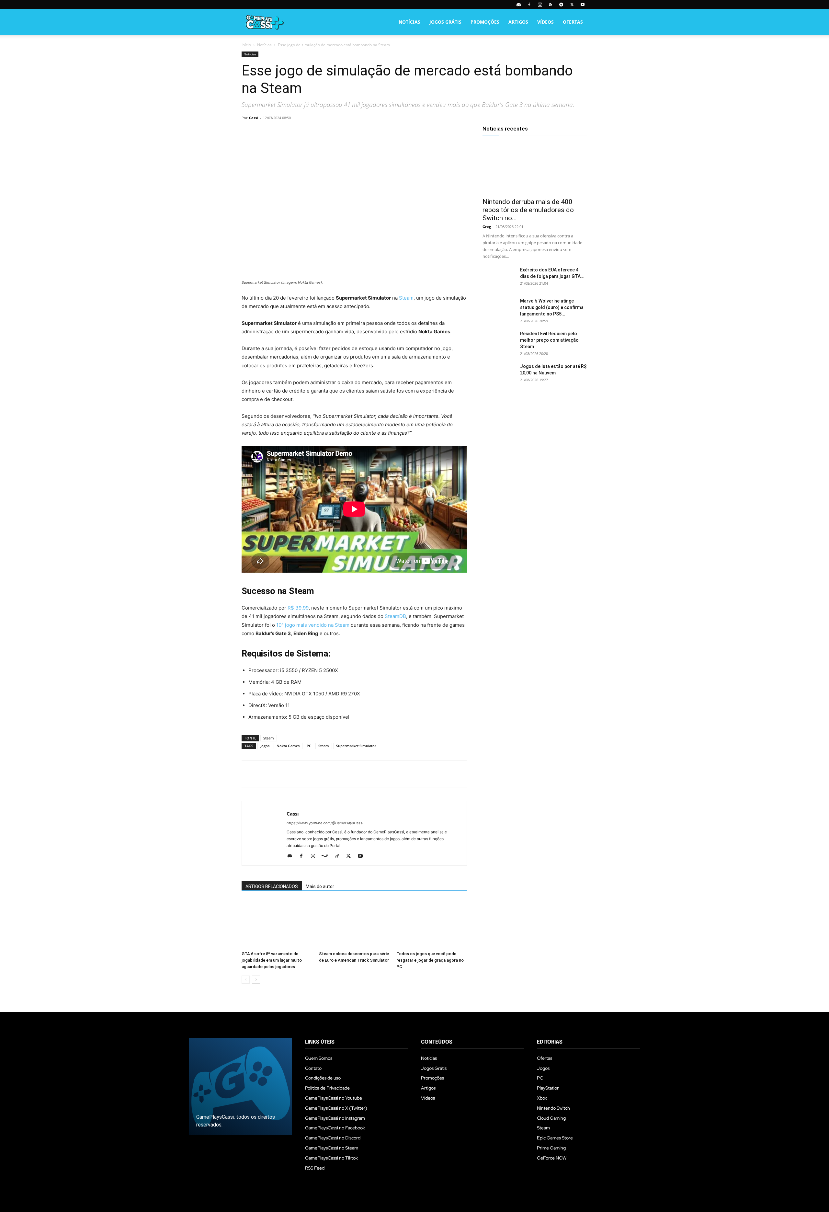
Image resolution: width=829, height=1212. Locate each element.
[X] (572, 4)
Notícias (409, 22)
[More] (323, 132)
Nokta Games (288, 745)
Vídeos (545, 22)
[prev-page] (246, 980)
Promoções (485, 22)
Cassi (253, 117)
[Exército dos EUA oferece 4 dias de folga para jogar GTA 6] (499, 278)
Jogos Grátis (445, 22)
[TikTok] (339, 856)
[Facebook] (529, 4)
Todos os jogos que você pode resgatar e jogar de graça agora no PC (430, 960)
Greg (487, 226)
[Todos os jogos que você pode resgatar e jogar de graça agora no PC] (431, 924)
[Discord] (518, 4)
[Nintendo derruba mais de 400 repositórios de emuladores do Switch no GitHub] (535, 168)
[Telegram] (561, 4)
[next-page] (256, 980)
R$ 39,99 (298, 608)
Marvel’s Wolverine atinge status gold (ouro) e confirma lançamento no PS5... (552, 307)
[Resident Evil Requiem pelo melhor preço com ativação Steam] (499, 341)
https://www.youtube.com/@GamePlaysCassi (325, 823)
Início (246, 45)
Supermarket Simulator (356, 745)
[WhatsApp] (292, 132)
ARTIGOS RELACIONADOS (271, 886)
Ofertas (573, 22)
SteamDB (395, 616)
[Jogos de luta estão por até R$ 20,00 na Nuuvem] (499, 374)
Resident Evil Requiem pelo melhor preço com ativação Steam (549, 340)
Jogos (264, 745)
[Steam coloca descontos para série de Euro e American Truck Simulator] (354, 924)
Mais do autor (320, 886)
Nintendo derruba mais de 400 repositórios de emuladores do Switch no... (528, 210)
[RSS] (550, 4)
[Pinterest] (277, 132)
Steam (406, 298)
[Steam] (327, 856)
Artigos (518, 22)
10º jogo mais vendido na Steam (312, 625)
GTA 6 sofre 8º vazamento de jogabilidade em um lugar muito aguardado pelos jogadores (272, 960)
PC (309, 745)
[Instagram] (540, 4)
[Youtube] (582, 4)
